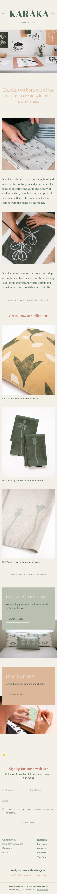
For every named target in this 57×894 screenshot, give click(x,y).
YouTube (41, 857)
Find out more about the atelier (28, 300)
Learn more (16, 618)
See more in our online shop (28, 574)
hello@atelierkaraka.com (28, 875)
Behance (41, 848)
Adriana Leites (42, 889)
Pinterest (41, 852)
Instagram (42, 840)
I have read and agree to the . (29, 811)
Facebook (42, 844)
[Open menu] (53, 79)
